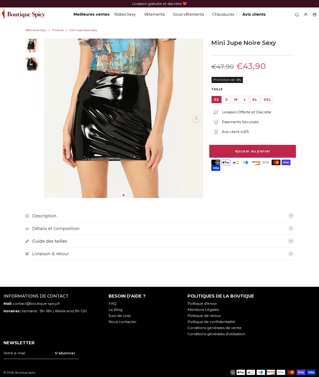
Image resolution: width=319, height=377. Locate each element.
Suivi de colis (120, 315)
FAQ (113, 303)
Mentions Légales (203, 309)
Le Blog (115, 309)
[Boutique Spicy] (23, 14)
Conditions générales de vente (214, 328)
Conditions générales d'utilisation (216, 334)
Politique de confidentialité (211, 322)
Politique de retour (204, 315)
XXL (267, 99)
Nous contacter (122, 322)
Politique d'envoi (202, 303)
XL (254, 99)
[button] (2, 3)
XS (216, 99)
